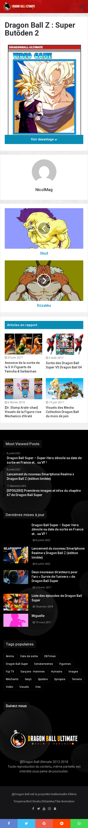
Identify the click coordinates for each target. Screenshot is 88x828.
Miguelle (38, 616)
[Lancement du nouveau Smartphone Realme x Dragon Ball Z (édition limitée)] (15, 554)
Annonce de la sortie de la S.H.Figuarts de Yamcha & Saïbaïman (22, 367)
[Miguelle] (15, 620)
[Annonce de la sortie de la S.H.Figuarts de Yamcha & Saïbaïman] (23, 344)
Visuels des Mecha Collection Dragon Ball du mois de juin (62, 412)
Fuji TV (10, 671)
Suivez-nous (16, 706)
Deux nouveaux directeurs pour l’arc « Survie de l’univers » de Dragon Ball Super (55, 576)
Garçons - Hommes (33, 671)
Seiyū (28, 679)
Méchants (12, 679)
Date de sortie (29, 656)
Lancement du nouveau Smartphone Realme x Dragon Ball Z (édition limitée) (58, 553)
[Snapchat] (55, 809)
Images (73, 671)
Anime (10, 656)
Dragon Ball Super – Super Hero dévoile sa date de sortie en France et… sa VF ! (57, 529)
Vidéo (9, 686)
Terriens (77, 679)
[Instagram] (49, 809)
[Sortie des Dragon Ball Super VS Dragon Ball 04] (64, 344)
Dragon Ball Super (17, 664)
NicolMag (44, 189)
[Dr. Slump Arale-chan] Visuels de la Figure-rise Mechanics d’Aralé (23, 412)
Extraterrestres (43, 664)
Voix (38, 686)
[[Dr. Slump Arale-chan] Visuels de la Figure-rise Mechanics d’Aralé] (23, 388)
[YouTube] (44, 809)
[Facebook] (33, 809)
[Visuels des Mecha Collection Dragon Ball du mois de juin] (64, 388)
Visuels (24, 686)
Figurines (65, 664)
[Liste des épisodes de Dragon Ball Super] (15, 602)
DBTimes (50, 656)
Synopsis (59, 679)
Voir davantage (42, 139)
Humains (56, 671)
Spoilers (43, 679)
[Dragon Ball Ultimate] (19, 6)
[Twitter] (38, 809)
